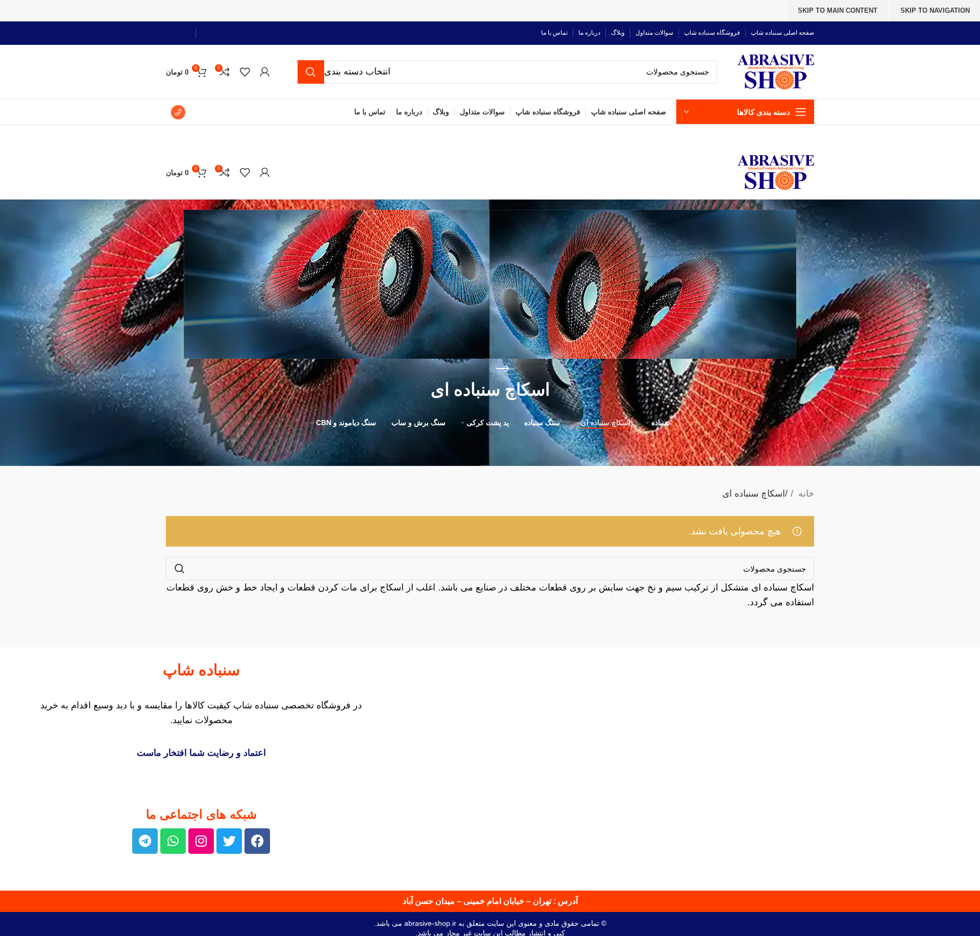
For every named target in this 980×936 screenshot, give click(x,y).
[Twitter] (229, 841)
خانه (805, 493)
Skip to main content (837, 10)
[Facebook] (257, 841)
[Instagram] (201, 841)
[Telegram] (145, 841)
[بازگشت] (503, 369)
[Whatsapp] (173, 841)
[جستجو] (311, 72)
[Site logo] (776, 71)
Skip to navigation (935, 10)
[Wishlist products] (245, 72)
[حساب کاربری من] (265, 72)
